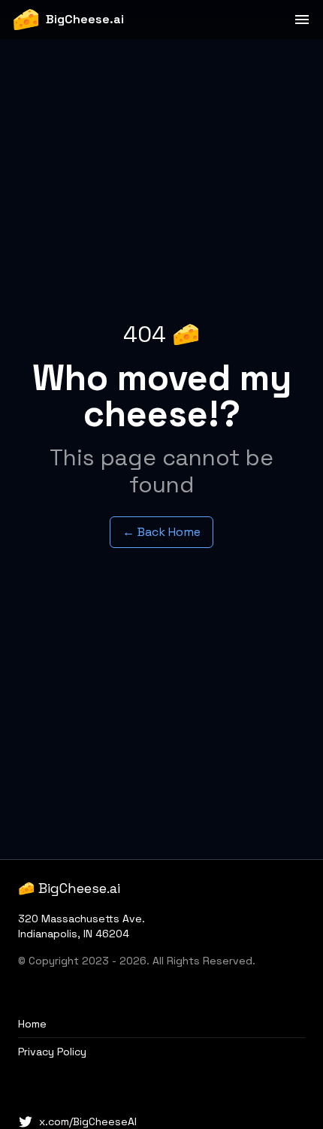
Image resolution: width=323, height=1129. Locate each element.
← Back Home (161, 532)
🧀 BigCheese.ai (69, 888)
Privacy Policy (52, 1051)
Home (32, 1024)
